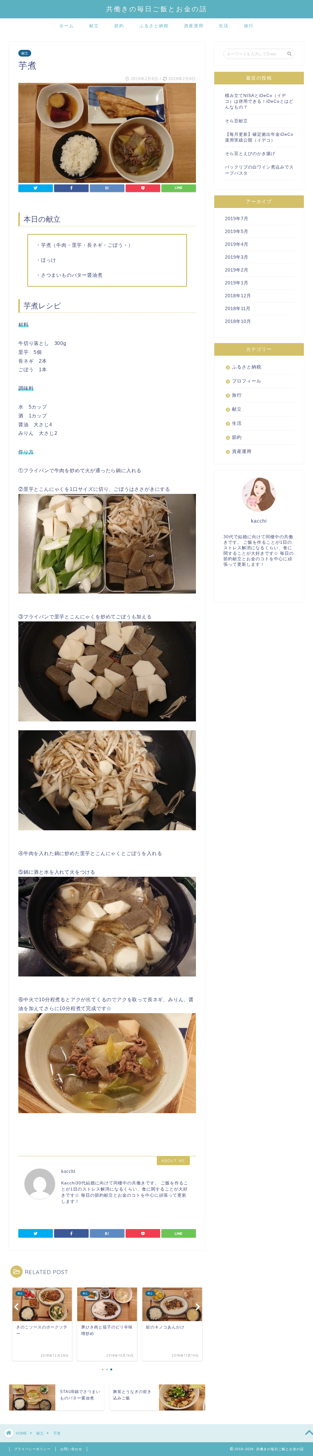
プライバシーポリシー (32, 1449)
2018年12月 (238, 295)
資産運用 (194, 25)
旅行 (249, 25)
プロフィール (246, 380)
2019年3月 (237, 257)
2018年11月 (238, 308)
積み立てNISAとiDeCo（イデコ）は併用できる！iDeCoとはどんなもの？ (259, 101)
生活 (224, 25)
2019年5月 (237, 231)
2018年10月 (238, 321)
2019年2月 (237, 269)
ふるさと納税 (154, 25)
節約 (119, 25)
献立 (94, 25)
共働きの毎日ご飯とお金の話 (156, 9)
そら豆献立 (236, 121)
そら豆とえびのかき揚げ (250, 153)
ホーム (66, 25)
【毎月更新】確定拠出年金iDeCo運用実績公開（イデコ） (259, 137)
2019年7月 (237, 218)
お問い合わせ (71, 1449)
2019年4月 (237, 244)
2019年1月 (237, 282)
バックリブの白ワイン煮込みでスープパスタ (259, 170)
